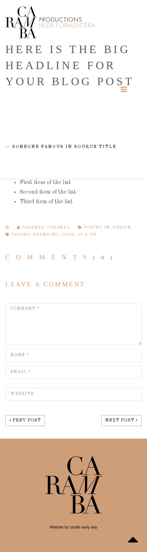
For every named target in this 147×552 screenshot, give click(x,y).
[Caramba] (50, 22)
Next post (120, 420)
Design (121, 228)
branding (46, 235)
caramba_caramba (45, 228)
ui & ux (86, 235)
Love (68, 235)
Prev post (26, 420)
